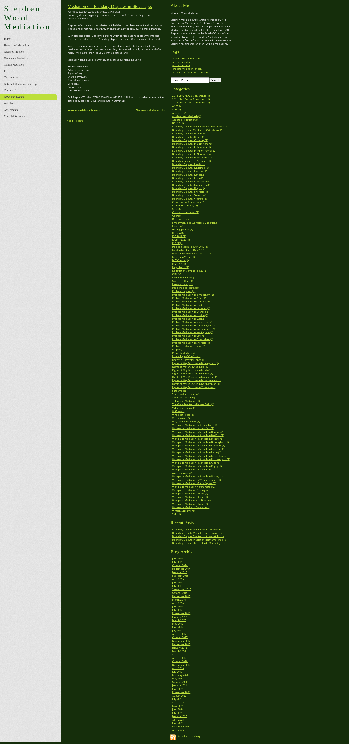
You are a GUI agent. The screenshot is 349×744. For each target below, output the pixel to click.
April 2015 (178, 579)
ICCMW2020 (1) (181, 239)
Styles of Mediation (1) (184, 397)
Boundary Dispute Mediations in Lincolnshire (197, 533)
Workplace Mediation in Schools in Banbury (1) (198, 432)
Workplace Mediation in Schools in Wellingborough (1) (191, 471)
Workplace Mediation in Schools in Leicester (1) (198, 449)
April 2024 (178, 702)
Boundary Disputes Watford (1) (189, 198)
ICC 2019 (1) (179, 236)
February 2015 (180, 575)
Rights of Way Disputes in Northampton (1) (196, 384)
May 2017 (177, 623)
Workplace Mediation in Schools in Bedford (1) (198, 435)
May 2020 (177, 678)
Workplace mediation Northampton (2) (193, 486)
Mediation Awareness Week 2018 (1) (192, 253)
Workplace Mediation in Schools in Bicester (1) (198, 438)
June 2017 (177, 627)
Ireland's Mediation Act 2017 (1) (190, 246)
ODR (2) (176, 274)
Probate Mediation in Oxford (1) (190, 336)
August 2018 (179, 658)
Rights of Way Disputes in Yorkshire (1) (193, 387)
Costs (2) (177, 209)
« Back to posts (75, 120)
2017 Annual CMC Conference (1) (191, 102)
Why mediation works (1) (186, 421)
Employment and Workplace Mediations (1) (196, 222)
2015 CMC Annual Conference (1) (191, 95)
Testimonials (11, 77)
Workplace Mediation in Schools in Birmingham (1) (200, 442)
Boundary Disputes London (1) (189, 174)
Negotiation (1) (180, 267)
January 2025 (179, 716)
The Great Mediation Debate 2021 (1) (193, 404)
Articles (8, 103)
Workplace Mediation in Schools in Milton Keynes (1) (201, 456)
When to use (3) (181, 418)
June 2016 (177, 606)
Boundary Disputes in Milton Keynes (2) (194, 150)
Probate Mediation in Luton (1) (189, 318)
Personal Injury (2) (182, 284)
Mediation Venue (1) (183, 257)
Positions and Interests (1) (186, 287)
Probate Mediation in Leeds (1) (189, 305)
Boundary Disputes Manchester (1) (191, 181)
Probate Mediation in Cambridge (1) (192, 301)
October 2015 (180, 593)
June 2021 (177, 689)
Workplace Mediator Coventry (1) (190, 507)
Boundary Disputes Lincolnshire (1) (191, 167)
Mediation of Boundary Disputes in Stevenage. (110, 6)
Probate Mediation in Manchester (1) (192, 322)
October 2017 (180, 637)
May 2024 (177, 706)
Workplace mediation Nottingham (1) (193, 490)
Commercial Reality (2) (185, 205)
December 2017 (181, 644)
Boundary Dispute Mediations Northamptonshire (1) (201, 126)
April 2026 (178, 730)
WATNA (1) (178, 411)
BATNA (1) (178, 123)
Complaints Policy (14, 116)
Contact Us (10, 90)
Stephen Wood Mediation (27, 17)
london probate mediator (186, 58)
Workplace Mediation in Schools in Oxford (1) (197, 462)
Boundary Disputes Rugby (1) (188, 188)
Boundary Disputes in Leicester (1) (191, 147)
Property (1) (179, 349)
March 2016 (179, 599)
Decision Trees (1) (182, 219)
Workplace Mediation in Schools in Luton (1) (196, 452)
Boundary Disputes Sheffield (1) (190, 191)
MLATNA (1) (179, 263)
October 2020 (180, 682)
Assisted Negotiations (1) (186, 119)
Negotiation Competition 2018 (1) (191, 270)
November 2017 (181, 641)
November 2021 (181, 692)
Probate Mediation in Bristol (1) (189, 298)
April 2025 (178, 719)
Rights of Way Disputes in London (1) (192, 373)
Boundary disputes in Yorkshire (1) (191, 161)
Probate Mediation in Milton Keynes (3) (194, 325)
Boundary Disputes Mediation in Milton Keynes (198, 543)
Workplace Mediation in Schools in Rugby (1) (197, 466)
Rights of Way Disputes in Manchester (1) (195, 377)
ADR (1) (176, 109)
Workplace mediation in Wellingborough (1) (196, 480)
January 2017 (179, 617)
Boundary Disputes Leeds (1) (188, 164)
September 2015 (181, 589)
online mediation (181, 62)
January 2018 (179, 647)
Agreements (11, 109)
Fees (6, 71)
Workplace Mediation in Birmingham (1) (194, 425)
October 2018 (180, 661)
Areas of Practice (14, 51)
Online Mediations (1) (184, 277)
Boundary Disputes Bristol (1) (188, 137)
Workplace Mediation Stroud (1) (190, 497)
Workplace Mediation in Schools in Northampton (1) (201, 459)
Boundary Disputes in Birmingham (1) (193, 143)
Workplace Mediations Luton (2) (190, 504)
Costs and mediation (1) (185, 212)
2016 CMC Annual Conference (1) (191, 99)
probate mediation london (187, 68)
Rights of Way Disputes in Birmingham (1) (195, 363)
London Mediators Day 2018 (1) (190, 250)
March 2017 (179, 620)
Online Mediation (14, 64)
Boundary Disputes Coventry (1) (190, 140)
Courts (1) (177, 215)
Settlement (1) (180, 390)
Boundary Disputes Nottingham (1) (191, 185)
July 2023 (177, 699)
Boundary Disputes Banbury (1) (189, 133)
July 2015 (177, 586)
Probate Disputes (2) (183, 291)
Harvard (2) (178, 233)
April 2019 (178, 668)
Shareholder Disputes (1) (186, 394)
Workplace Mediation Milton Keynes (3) (194, 483)
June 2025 (177, 723)
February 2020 (180, 675)
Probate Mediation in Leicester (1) (191, 308)
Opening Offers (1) (182, 281)
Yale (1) (176, 514)
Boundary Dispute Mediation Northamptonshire (199, 539)
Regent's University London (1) (189, 360)
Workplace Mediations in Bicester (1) (192, 500)
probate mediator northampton (190, 72)
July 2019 (177, 671)
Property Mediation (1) (185, 353)
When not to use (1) (183, 414)
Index (7, 38)
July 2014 (177, 562)
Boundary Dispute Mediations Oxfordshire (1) (197, 130)
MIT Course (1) (180, 260)
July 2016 (177, 610)
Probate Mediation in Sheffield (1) (191, 342)
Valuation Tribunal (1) (184, 408)
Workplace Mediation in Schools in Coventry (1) (198, 445)
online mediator (181, 65)
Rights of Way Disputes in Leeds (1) (191, 370)
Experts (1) (178, 226)
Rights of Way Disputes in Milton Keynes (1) (196, 380)
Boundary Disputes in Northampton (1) (194, 154)
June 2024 (177, 709)
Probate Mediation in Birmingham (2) (193, 294)
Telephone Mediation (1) (186, 401)
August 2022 (179, 695)
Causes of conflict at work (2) (188, 202)
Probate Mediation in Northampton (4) (193, 329)
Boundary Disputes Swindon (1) (189, 195)
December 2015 (181, 596)
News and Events (14, 96)
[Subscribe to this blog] (173, 737)
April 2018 (178, 654)
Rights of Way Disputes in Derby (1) (192, 366)
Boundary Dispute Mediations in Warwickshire (198, 536)
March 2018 (179, 651)
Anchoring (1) (179, 113)
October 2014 (180, 565)
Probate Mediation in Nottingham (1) (192, 332)
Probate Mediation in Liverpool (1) (191, 311)
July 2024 (177, 713)
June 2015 (177, 582)
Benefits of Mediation (16, 45)
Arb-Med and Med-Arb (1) (186, 116)
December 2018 (181, 665)
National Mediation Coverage (21, 84)
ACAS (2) (177, 106)
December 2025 (181, 726)
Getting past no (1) (182, 229)
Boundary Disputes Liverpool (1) (190, 171)
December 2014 (181, 569)
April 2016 (178, 603)
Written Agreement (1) (185, 510)
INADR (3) (177, 243)
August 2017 (179, 634)
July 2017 (177, 630)
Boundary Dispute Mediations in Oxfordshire (197, 529)
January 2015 (179, 572)
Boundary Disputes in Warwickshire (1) (194, 157)
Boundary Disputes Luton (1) (188, 178)
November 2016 (181, 613)
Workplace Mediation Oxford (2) (190, 493)
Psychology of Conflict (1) (186, 356)
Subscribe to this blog (188, 736)
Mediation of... (150, 110)
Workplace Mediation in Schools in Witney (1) (197, 476)
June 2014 (177, 558)
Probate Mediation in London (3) (190, 315)
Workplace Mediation (16, 58)
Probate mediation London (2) (189, 346)
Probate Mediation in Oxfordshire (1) (192, 339)
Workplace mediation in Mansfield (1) (193, 428)
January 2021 (179, 685)
